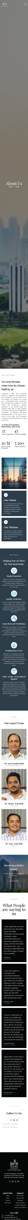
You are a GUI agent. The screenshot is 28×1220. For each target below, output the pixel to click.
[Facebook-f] (10, 1120)
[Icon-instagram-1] (17, 1120)
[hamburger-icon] (25, 4)
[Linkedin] (14, 1120)
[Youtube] (18, 1181)
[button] (14, 881)
